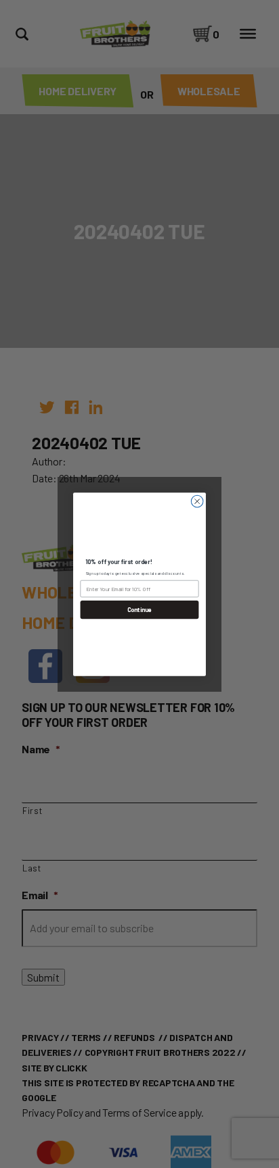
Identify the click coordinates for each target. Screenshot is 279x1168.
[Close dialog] (197, 501)
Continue (139, 609)
